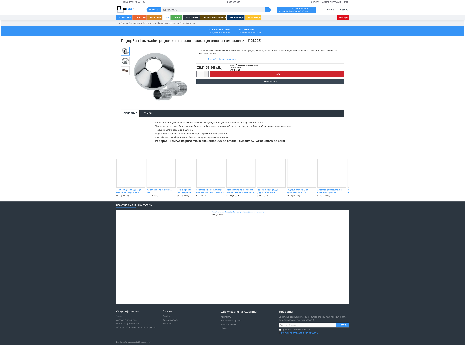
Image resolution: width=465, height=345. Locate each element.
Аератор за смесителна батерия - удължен (329, 191)
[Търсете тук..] (268, 9)
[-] (206, 75)
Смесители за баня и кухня (141, 23)
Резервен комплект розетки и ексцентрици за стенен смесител (238, 212)
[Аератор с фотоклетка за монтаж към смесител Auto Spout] (211, 173)
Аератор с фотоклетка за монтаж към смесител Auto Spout (210, 191)
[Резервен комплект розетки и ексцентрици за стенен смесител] (163, 257)
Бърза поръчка (270, 81)
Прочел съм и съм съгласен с (298, 331)
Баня (123, 23)
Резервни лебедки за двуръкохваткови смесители (267, 191)
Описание (130, 113)
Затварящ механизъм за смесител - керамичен (128, 191)
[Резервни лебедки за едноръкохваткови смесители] (301, 173)
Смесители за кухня (167, 23)
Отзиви (147, 113)
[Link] (128, 9)
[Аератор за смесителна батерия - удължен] (332, 173)
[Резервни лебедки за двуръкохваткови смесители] (271, 173)
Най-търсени (145, 205)
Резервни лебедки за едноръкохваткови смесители (297, 191)
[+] (206, 72)
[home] (117, 23)
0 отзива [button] (212, 59)
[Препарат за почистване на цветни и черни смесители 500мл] (241, 173)
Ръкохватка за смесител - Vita (160, 191)
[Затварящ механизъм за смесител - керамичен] (131, 173)
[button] (277, 74)
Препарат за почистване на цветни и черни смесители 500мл (240, 191)
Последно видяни (126, 205)
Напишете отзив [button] (227, 59)
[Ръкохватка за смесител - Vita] (161, 173)
